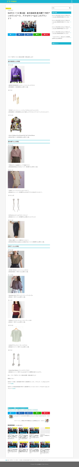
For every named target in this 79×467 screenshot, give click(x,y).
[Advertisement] (29, 45)
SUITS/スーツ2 (8, 8)
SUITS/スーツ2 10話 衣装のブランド (22, 408)
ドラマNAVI (11, 1)
